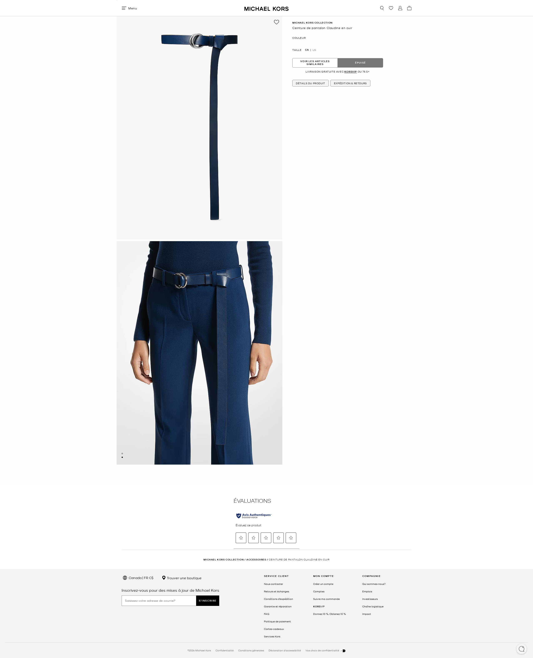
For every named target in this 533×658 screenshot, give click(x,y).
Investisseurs (370, 598)
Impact (366, 613)
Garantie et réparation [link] (277, 606)
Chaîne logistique (373, 606)
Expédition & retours (350, 83)
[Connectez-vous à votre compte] (400, 8)
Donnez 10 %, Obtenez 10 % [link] (329, 613)
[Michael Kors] (266, 8)
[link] (319, 606)
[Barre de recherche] (382, 8)
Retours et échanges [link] (276, 591)
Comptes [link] (318, 591)
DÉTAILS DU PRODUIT (310, 83)
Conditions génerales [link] (251, 650)
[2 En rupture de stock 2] (122, 457)
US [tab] (314, 49)
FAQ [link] (266, 613)
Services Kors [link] (272, 636)
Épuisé (360, 62)
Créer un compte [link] (323, 583)
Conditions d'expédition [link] (278, 598)
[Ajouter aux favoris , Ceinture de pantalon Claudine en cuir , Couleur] (276, 22)
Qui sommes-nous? (374, 583)
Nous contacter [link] (273, 583)
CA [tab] (307, 49)
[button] (521, 649)
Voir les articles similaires (315, 62)
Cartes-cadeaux (274, 628)
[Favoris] (391, 8)
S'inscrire (208, 600)
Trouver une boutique (184, 577)
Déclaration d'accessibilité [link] (285, 650)
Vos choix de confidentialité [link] (322, 650)
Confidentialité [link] (224, 650)
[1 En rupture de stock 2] (122, 453)
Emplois (367, 591)
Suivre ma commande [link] (326, 598)
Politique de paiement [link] (277, 621)
